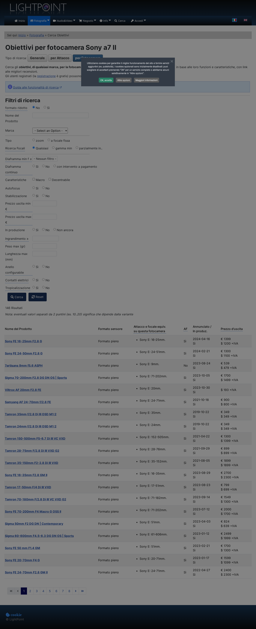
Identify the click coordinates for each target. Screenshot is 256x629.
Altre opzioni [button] (123, 80)
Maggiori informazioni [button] (146, 80)
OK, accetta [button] (106, 80)
